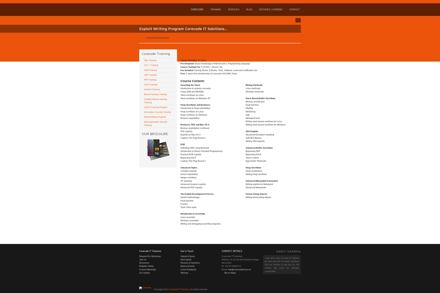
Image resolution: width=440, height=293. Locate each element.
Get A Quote (185, 259)
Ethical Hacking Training (155, 94)
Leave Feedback (188, 269)
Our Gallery (144, 273)
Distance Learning (270, 11)
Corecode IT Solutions (156, 9)
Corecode (197, 11)
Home (142, 38)
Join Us (142, 259)
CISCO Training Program (155, 107)
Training (215, 11)
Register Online (146, 266)
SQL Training (150, 60)
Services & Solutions (190, 263)
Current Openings (147, 269)
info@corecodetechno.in (239, 269)
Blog (249, 9)
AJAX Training (150, 84)
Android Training (152, 89)
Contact (294, 9)
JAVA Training (150, 70)
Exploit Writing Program (155, 117)
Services (233, 11)
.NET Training (150, 75)
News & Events (187, 266)
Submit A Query (187, 256)
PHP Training (150, 80)
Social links (298, 20)
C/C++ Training (151, 65)
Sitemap (184, 273)
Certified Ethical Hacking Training (155, 101)
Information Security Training (157, 112)
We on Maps (230, 273)
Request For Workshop (150, 256)
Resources (144, 263)
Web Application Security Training (155, 123)
